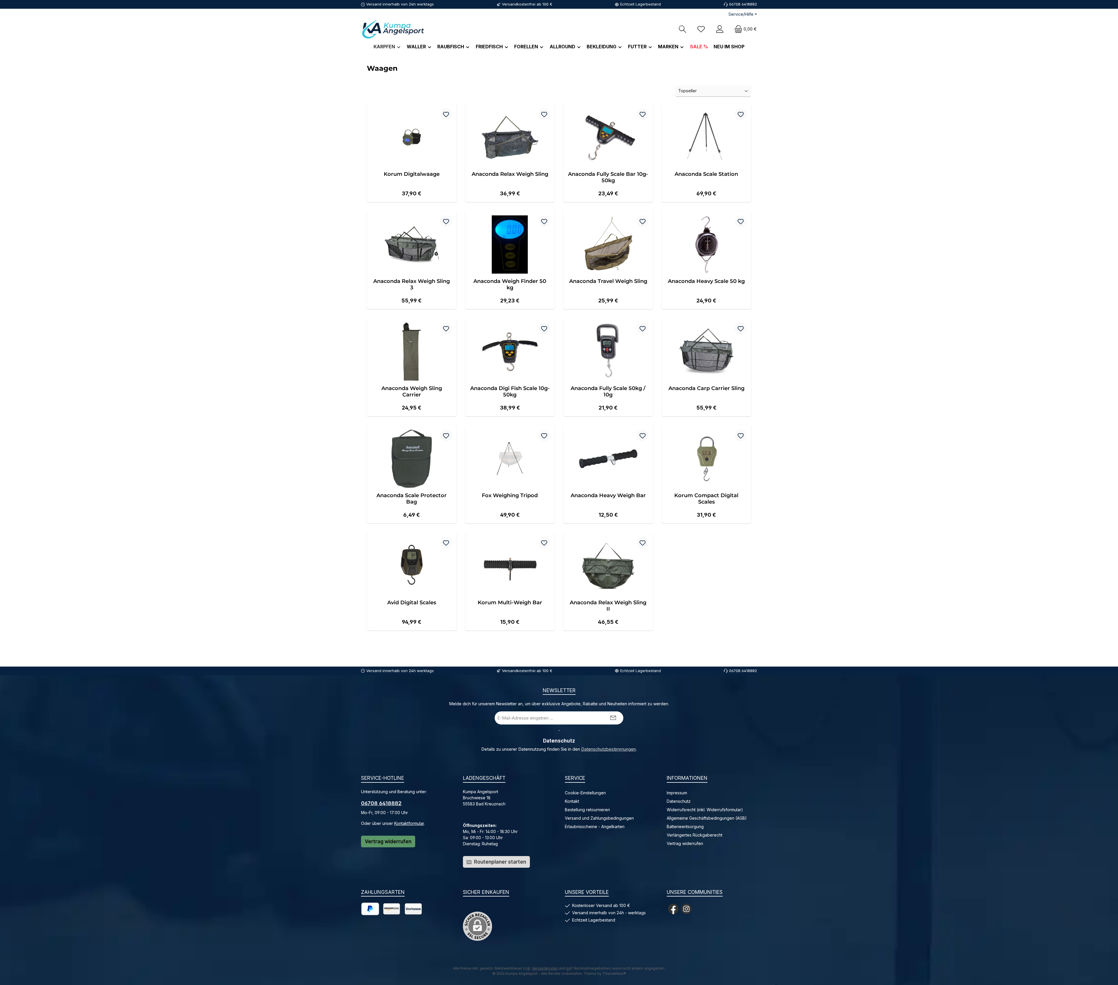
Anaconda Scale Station (706, 174)
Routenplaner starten (499, 862)
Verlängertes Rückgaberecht (694, 834)
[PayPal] (370, 908)
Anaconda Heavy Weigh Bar (608, 495)
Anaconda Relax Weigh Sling (510, 174)
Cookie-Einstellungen (585, 792)
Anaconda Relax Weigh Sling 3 (411, 284)
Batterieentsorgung (685, 826)
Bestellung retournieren (587, 809)
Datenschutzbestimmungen (608, 749)
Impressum (677, 792)
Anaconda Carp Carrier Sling (706, 388)
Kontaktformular (409, 823)
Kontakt (572, 801)
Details (411, 191)
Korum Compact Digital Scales (706, 498)
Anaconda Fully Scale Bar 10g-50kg (608, 177)
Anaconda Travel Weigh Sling (608, 281)
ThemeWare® (614, 973)
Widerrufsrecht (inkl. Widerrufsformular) (705, 809)
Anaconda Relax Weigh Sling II (608, 605)
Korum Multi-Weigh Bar (510, 602)
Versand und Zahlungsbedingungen (599, 818)
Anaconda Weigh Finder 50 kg (509, 284)
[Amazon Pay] (391, 908)
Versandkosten (545, 968)
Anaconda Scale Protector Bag (411, 498)
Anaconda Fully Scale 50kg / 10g (608, 391)
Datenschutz (679, 801)
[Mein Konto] (720, 29)
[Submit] (613, 717)
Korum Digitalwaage (412, 174)
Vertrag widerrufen (388, 841)
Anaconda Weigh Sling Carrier (411, 391)
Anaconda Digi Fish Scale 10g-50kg (510, 391)
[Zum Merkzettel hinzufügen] (446, 114)
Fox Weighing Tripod (510, 495)
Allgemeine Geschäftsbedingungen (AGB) (707, 818)
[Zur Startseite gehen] (393, 29)
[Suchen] (682, 29)
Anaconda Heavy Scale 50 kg (706, 281)
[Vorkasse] (413, 908)
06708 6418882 (381, 803)
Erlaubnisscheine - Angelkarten (595, 826)
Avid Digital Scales (411, 602)
